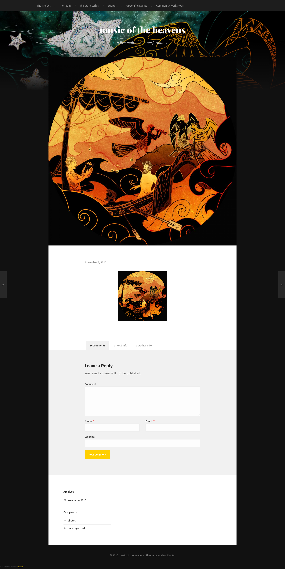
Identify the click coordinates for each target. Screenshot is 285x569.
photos (71, 520)
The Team (65, 5)
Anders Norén (166, 555)
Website (90, 437)
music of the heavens (142, 30)
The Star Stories (89, 5)
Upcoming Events (136, 5)
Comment (90, 384)
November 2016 (76, 500)
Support (112, 5)
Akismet (20, 566)
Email (150, 421)
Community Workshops (170, 5)
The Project (43, 5)
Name (89, 421)
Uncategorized (76, 528)
